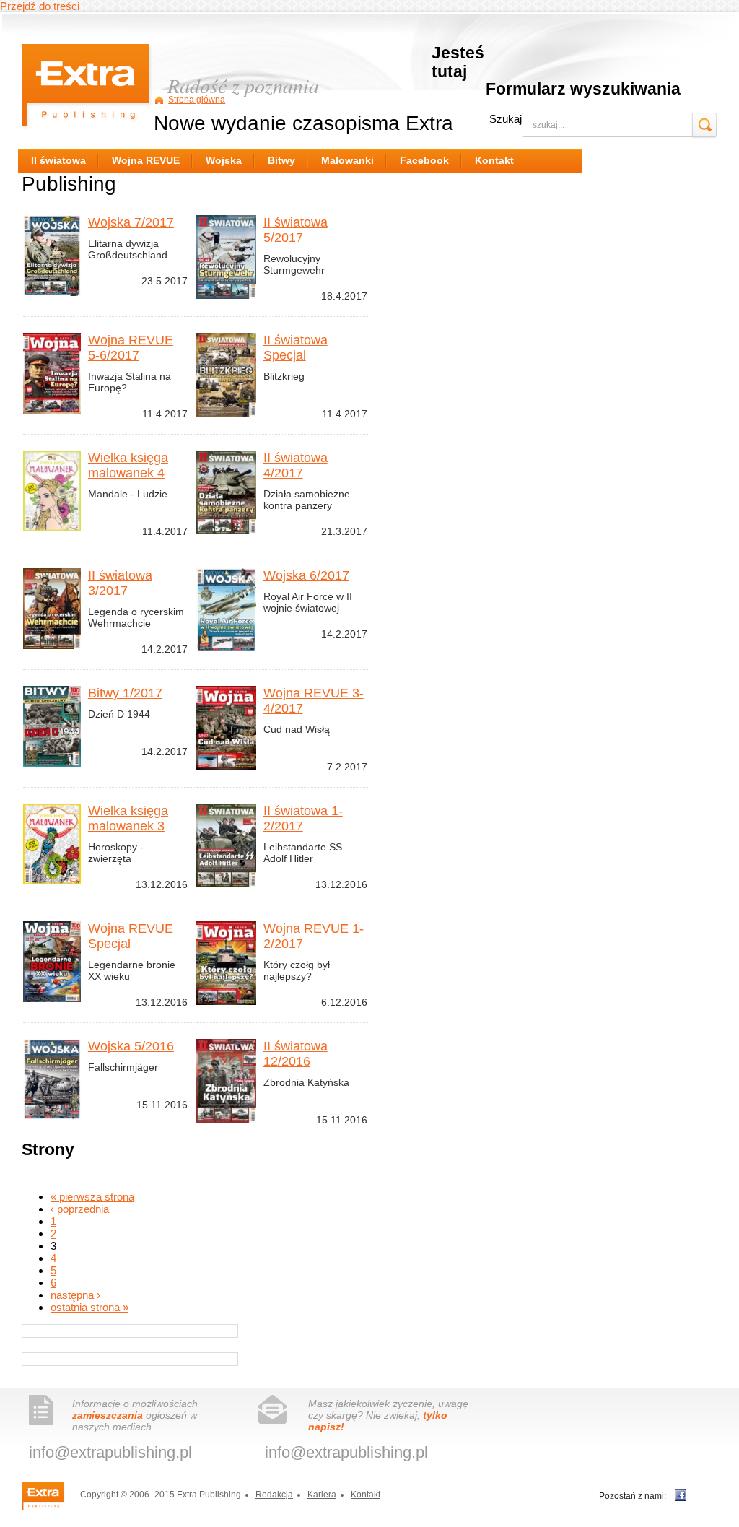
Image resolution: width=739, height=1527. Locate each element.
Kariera (321, 1494)
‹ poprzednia (80, 1209)
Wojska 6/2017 (306, 575)
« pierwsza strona (92, 1197)
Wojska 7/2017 (131, 222)
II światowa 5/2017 (295, 230)
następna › (75, 1295)
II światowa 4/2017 (295, 465)
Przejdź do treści (39, 6)
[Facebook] (680, 1495)
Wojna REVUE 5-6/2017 (130, 347)
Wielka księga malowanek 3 (128, 818)
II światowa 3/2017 (120, 583)
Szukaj (505, 119)
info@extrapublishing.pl (110, 1452)
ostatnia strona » (89, 1307)
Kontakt (365, 1494)
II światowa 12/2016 (295, 1054)
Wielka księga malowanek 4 (128, 465)
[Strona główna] (88, 88)
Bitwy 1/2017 (125, 693)
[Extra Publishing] (50, 1495)
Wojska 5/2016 (131, 1046)
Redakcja (274, 1494)
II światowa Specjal (295, 347)
